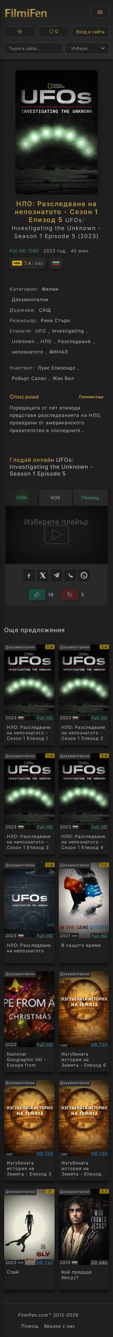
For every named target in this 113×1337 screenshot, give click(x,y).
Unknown (23, 341)
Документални (30, 299)
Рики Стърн (55, 320)
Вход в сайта (90, 31)
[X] (42, 575)
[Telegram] (56, 575)
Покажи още (91, 396)
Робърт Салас (29, 378)
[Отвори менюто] (100, 12)
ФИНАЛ (58, 352)
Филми (50, 289)
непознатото (27, 352)
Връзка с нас (59, 1326)
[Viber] (70, 575)
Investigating (68, 331)
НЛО (46, 341)
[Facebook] (29, 575)
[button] (19, 31)
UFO (40, 331)
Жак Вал (63, 378)
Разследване (74, 341)
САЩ (45, 310)
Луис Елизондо (56, 368)
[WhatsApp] (83, 575)
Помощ (30, 1326)
